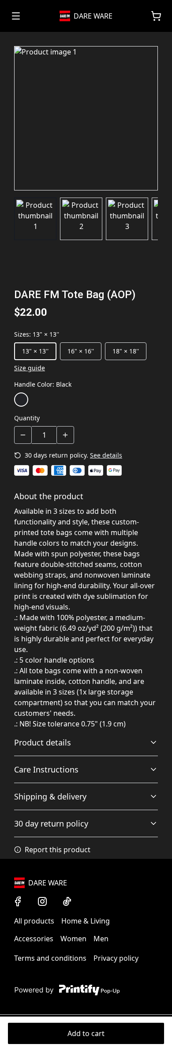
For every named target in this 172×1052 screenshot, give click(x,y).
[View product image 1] (35, 219)
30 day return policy (51, 823)
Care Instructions (46, 769)
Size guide (29, 368)
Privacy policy (115, 958)
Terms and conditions (50, 958)
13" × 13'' (35, 351)
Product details (42, 742)
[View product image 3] (127, 219)
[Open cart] (156, 16)
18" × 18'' (125, 351)
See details (106, 455)
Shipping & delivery (50, 796)
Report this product (57, 849)
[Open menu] (16, 16)
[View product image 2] (81, 219)
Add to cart (86, 1033)
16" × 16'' (80, 351)
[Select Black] (21, 399)
